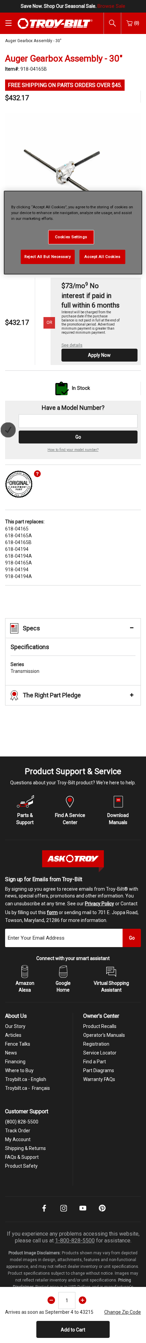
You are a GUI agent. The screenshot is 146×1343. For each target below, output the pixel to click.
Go (78, 437)
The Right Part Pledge (52, 695)
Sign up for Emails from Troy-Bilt (43, 879)
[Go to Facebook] (44, 1213)
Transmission (25, 668)
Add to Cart (73, 1329)
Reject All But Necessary (47, 256)
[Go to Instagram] (63, 1213)
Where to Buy (19, 1070)
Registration (96, 1044)
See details (72, 345)
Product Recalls (99, 1026)
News (11, 1053)
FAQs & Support (22, 1157)
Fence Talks (17, 1044)
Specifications (30, 646)
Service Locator (99, 1053)
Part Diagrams (98, 1070)
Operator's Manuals (104, 1035)
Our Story (15, 1026)
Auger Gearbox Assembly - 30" (33, 40)
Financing (15, 1061)
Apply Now (99, 355)
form (52, 912)
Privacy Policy (99, 903)
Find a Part (94, 1061)
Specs (31, 628)
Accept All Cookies (102, 256)
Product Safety (21, 1166)
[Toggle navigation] (8, 23)
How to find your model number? (73, 450)
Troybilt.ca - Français (27, 1088)
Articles (13, 1035)
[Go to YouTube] (82, 1213)
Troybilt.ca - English (25, 1079)
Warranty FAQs (99, 1079)
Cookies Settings (71, 236)
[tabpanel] (73, 181)
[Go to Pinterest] (102, 1213)
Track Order (17, 1130)
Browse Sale (111, 6)
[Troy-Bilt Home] (55, 23)
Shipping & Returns (25, 1148)
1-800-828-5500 (75, 1240)
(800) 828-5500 (21, 1121)
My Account (18, 1139)
